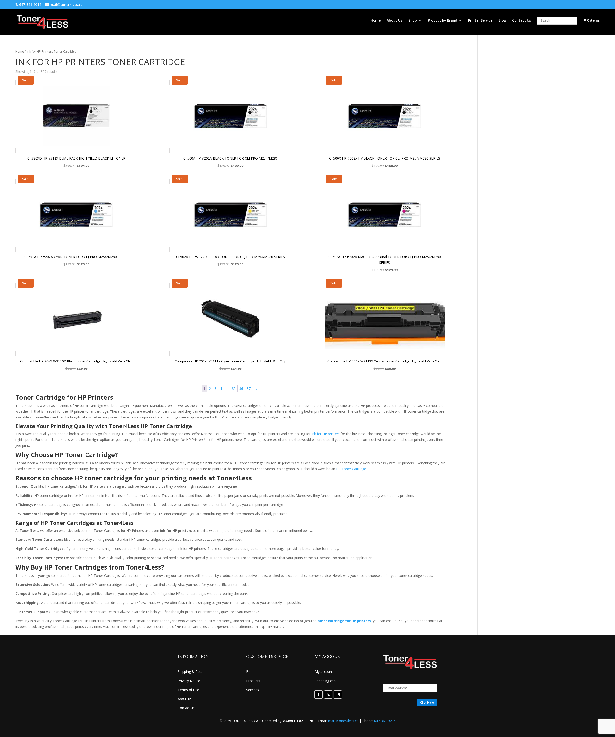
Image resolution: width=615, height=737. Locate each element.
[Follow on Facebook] (318, 694)
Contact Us (521, 21)
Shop (412, 21)
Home (376, 21)
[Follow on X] (328, 694)
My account (324, 671)
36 (241, 388)
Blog (502, 21)
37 (249, 388)
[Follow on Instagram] (338, 694)
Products (253, 680)
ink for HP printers (326, 433)
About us (185, 698)
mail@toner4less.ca (343, 721)
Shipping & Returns (192, 671)
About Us (394, 21)
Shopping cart (325, 680)
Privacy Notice (189, 680)
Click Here (427, 702)
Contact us (186, 708)
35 (234, 388)
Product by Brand (442, 21)
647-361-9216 (385, 721)
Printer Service (480, 21)
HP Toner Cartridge (351, 469)
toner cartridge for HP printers (344, 621)
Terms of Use (188, 690)
